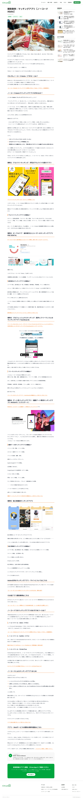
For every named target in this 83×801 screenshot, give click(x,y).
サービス (43, 2)
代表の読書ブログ (64, 789)
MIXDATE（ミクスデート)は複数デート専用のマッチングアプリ (22, 406)
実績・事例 (50, 2)
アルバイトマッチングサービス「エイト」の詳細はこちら (21, 199)
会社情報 (63, 787)
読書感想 (70, 2)
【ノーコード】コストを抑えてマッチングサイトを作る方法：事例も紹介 (24, 590)
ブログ (64, 2)
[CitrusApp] (6, 2)
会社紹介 (56, 2)
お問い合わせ (77, 2)
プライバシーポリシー (76, 791)
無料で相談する (31, 774)
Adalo (21, 16)
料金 (61, 2)
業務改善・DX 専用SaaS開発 (46, 787)
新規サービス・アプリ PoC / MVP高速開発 (49, 789)
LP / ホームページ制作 (45, 791)
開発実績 (9, 16)
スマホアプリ (15, 16)
